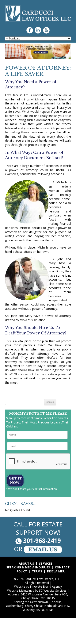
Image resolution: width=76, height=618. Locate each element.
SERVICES (45, 563)
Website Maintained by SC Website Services (36, 590)
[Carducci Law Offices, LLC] (38, 21)
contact (62, 567)
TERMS (37, 571)
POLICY (21, 571)
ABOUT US (26, 563)
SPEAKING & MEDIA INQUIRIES (28, 567)
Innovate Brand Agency (46, 586)
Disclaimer (56, 571)
